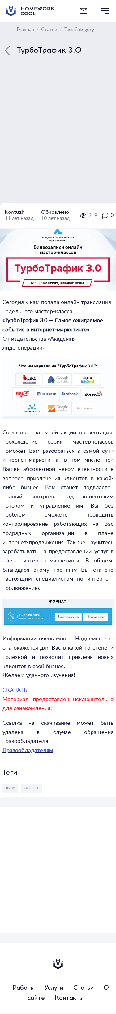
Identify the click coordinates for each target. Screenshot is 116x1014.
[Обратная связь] (83, 11)
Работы (23, 988)
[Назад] (7, 175)
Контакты (69, 998)
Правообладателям (27, 750)
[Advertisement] (58, 865)
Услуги (54, 988)
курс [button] (10, 788)
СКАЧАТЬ (14, 690)
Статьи (83, 988)
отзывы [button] (31, 788)
